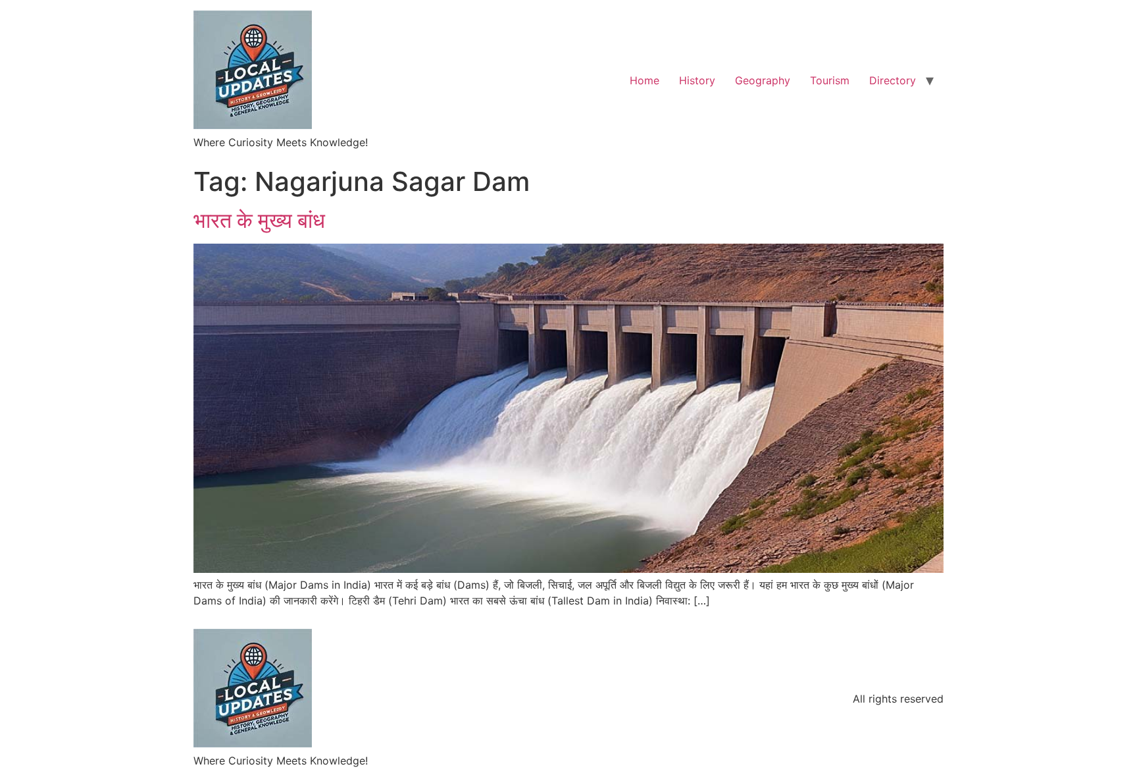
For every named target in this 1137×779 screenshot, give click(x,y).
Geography (762, 80)
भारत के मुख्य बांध (259, 220)
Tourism (829, 80)
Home (644, 80)
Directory (892, 80)
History (697, 80)
